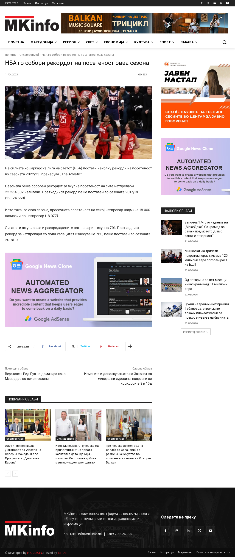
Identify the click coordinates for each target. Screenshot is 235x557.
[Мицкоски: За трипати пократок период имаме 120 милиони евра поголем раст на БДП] (171, 256)
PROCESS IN (34, 553)
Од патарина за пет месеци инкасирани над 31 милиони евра (206, 284)
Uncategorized (29, 55)
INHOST (63, 553)
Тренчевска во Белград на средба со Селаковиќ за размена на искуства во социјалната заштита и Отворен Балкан (128, 454)
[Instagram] (208, 3)
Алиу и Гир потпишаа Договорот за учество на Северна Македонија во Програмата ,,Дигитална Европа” (23, 454)
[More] (130, 346)
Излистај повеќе (194, 332)
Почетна (11, 55)
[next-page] (15, 474)
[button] (224, 42)
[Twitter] (221, 3)
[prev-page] (8, 474)
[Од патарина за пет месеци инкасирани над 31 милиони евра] (171, 285)
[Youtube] (227, 3)
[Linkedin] (214, 3)
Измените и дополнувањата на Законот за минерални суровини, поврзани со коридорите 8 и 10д (118, 379)
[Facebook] (201, 3)
